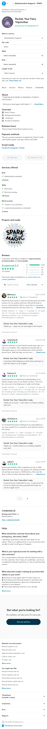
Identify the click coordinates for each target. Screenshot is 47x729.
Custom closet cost (8, 656)
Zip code (5, 42)
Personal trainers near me (10, 671)
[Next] (27, 498)
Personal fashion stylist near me (12, 681)
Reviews (29, 88)
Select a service (8, 34)
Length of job (7, 69)
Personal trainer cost (9, 650)
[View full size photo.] (14, 235)
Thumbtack (5, 10)
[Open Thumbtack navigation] (5, 3)
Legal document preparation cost (13, 653)
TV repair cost (6, 660)
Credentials (39, 88)
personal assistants (17, 10)
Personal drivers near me (10, 685)
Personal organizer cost (10, 646)
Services (12, 88)
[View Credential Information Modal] (14, 511)
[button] (7, 22)
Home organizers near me (10, 675)
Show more (6, 663)
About (4, 88)
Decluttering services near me (12, 678)
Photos (21, 88)
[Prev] (19, 498)
